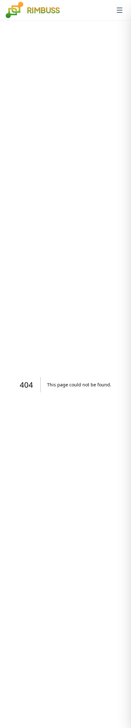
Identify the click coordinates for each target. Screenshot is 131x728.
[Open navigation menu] (119, 10)
